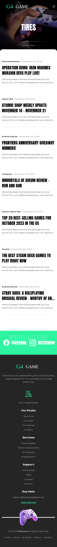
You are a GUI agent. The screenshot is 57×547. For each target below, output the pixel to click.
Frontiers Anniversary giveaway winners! (28, 145)
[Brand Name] (14, 343)
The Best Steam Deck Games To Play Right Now (26, 258)
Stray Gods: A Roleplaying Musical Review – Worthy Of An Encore (27, 295)
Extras (13, 137)
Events (5, 137)
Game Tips (7, 99)
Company (7, 174)
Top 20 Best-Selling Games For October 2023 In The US (26, 220)
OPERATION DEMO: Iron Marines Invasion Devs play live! (26, 70)
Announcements (11, 61)
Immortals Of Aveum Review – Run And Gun (25, 183)
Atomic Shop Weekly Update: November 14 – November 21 (24, 108)
